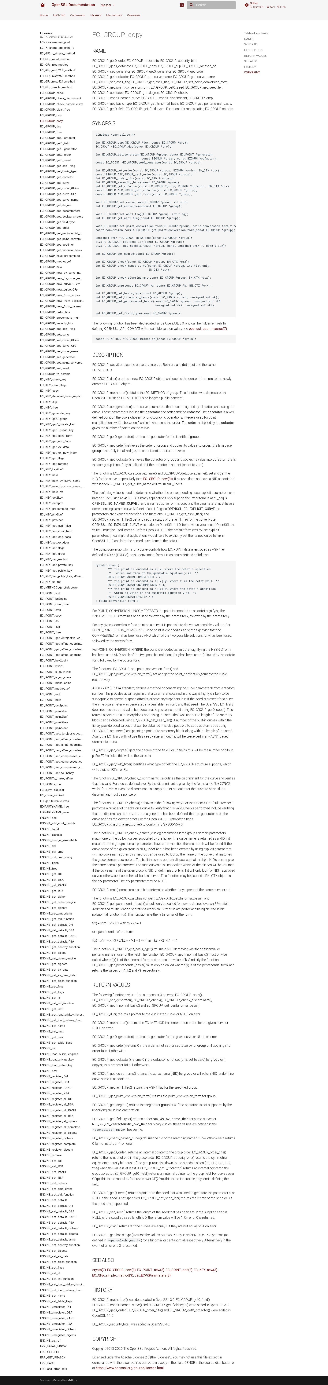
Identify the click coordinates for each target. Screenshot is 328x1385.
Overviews (133, 15)
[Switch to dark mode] (182, 5)
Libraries (95, 15)
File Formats (114, 15)
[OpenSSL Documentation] (42, 5)
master (106, 5)
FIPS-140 (59, 15)
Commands (77, 15)
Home (44, 15)
